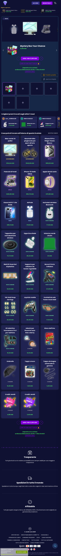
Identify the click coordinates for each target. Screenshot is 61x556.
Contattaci (25, 540)
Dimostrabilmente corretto (30, 535)
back (6, 18)
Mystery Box (15, 535)
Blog (38, 537)
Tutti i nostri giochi (22, 542)
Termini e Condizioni (13, 540)
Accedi (35, 3)
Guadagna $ (44, 535)
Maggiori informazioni (7, 554)
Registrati (47, 3)
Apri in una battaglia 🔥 (29, 63)
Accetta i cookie (21, 552)
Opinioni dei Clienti (15, 537)
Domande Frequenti (29, 537)
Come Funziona (46, 537)
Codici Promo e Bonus (37, 542)
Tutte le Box (35, 540)
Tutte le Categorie (47, 540)
